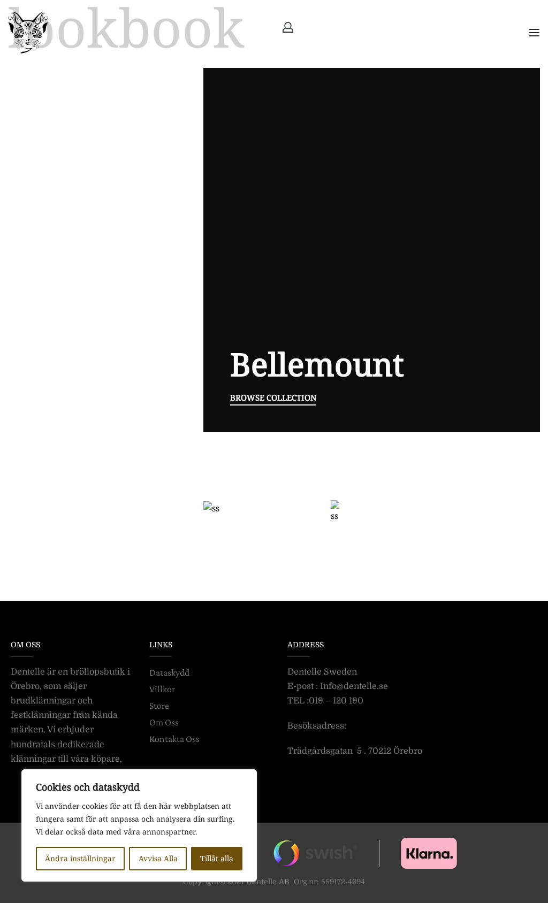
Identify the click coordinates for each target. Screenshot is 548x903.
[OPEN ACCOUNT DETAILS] (288, 27)
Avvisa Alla (158, 858)
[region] (139, 825)
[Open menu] (534, 32)
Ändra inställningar (80, 858)
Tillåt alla (216, 858)
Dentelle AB (268, 881)
